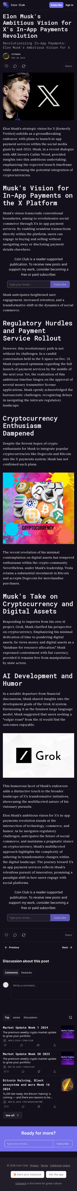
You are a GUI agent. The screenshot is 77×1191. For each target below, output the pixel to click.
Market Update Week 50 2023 (26, 1054)
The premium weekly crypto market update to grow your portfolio (29, 1034)
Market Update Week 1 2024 (25, 1027)
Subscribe (56, 5)
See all (10, 1115)
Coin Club (27, 1040)
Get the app (56, 1174)
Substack (20, 1183)
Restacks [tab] (26, 972)
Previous (14, 947)
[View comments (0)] (15, 66)
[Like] (6, 66)
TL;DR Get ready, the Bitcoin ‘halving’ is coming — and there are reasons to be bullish (27, 1095)
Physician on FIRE (33, 1102)
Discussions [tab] (30, 1017)
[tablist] (18, 972)
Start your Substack (29, 1174)
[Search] (70, 1017)
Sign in (69, 5)
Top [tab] (7, 1017)
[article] (38, 1036)
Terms (44, 1165)
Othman (15, 54)
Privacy (34, 1165)
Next (65, 947)
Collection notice (60, 1165)
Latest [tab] (16, 1017)
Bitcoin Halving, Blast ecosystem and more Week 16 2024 (26, 1084)
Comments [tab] (11, 972)
